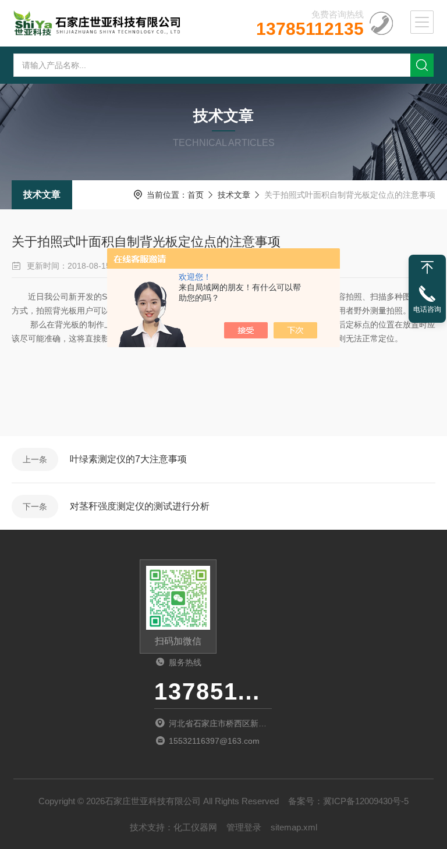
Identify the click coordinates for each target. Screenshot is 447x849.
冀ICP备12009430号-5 (366, 801)
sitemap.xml (294, 827)
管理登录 (243, 827)
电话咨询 (427, 309)
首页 (195, 194)
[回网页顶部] (427, 267)
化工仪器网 (195, 827)
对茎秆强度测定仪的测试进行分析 (140, 506)
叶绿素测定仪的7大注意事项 (128, 459)
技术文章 (42, 194)
